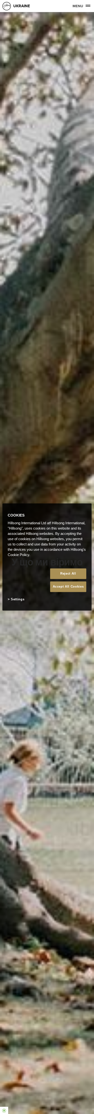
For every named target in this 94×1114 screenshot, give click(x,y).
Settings (17, 599)
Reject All (68, 573)
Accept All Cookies (68, 586)
